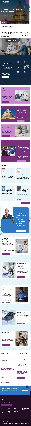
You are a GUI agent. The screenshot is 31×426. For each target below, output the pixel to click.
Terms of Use (14, 423)
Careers (15, 408)
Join (1, 408)
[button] (13, 217)
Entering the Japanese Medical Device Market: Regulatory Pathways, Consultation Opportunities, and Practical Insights (7, 358)
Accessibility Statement (24, 423)
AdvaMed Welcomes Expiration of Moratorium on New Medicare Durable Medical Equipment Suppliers (23, 358)
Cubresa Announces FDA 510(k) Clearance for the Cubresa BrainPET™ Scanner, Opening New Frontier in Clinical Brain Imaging (23, 372)
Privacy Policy (18, 423)
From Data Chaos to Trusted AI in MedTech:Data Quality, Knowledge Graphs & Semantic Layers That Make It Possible (7, 368)
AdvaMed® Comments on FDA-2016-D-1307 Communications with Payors (25, 172)
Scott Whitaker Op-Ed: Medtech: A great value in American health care (10, 171)
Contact (9, 408)
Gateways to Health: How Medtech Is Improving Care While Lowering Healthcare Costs (9, 189)
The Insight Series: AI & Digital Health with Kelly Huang (22, 365)
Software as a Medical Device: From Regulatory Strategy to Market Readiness (7, 376)
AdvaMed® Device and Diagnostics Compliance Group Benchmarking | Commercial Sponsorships (22, 190)
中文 (28, 423)
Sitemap (10, 423)
